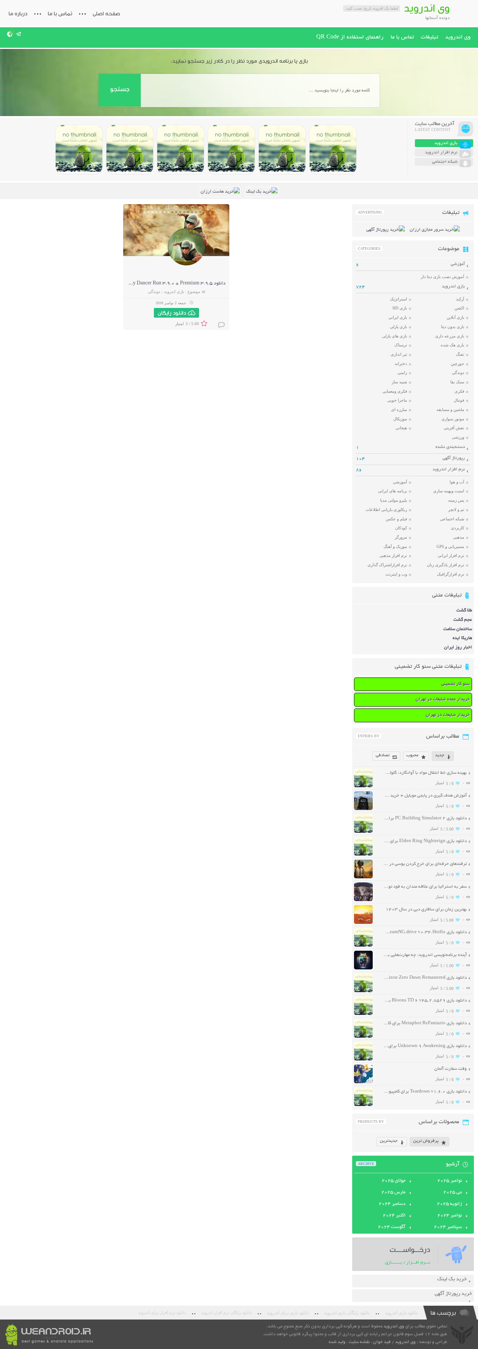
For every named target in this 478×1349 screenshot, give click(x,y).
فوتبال (459, 400)
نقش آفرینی (454, 428)
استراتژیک (398, 299)
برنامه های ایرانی (392, 491)
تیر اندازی (399, 354)
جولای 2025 (394, 1181)
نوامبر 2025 (449, 1181)
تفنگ (460, 354)
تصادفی (382, 755)
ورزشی (458, 437)
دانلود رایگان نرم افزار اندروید (226, 1313)
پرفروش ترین (425, 1140)
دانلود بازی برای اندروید (288, 1312)
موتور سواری (452, 419)
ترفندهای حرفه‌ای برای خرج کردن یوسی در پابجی (425, 864)
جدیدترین (389, 1140)
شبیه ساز (399, 382)
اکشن (459, 308)
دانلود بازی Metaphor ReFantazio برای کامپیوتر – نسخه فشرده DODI (425, 1023)
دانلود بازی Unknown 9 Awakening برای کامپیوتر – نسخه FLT (425, 1046)
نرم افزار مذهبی (393, 555)
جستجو (119, 89)
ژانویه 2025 (449, 1204)
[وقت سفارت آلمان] (363, 1082)
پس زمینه (456, 500)
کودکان (401, 528)
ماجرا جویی (397, 400)
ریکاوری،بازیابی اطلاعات (386, 509)
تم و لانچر (456, 509)
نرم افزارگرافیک (450, 574)
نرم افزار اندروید (448, 469)
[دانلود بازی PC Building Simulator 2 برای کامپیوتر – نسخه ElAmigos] (333, 149)
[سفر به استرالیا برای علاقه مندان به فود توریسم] (363, 900)
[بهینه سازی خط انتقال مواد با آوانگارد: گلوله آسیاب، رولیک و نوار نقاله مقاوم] (363, 786)
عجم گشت (462, 619)
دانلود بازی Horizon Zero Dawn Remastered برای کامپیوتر (425, 977)
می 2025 (452, 1192)
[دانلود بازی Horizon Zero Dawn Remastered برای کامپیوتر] (180, 149)
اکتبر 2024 (394, 1215)
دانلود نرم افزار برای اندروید (162, 1313)
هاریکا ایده (462, 638)
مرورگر (401, 537)
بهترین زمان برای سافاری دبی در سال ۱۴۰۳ (426, 909)
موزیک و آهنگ (395, 546)
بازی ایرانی (397, 317)
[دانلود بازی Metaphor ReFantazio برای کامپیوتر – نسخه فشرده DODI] (79, 149)
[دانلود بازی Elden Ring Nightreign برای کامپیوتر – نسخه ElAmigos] (282, 149)
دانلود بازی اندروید (401, 1312)
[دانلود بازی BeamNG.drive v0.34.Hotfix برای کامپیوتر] (231, 149)
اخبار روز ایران (458, 647)
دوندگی (154, 291)
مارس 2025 (393, 1192)
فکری (459, 391)
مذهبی (458, 537)
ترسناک (400, 345)
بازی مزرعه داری (449, 336)
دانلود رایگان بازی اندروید (347, 1312)
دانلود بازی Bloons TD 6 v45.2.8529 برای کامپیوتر (425, 1000)
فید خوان (382, 1342)
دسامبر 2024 (392, 1204)
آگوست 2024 (392, 1227)
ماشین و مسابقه (450, 409)
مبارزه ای (399, 409)
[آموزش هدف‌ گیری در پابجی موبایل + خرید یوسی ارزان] (363, 809)
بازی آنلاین (455, 317)
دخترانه (401, 363)
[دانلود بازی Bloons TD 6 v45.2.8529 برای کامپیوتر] (130, 149)
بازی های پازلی (394, 336)
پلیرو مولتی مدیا (393, 500)
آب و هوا (457, 482)
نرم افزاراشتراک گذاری (387, 565)
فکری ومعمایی (394, 391)
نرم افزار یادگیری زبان (445, 565)
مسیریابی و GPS (450, 546)
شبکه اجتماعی (452, 519)
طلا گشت (464, 610)
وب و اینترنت (396, 574)
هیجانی (401, 428)
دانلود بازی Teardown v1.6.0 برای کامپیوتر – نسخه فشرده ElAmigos (425, 1091)
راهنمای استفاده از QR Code (350, 37)
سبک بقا (457, 382)
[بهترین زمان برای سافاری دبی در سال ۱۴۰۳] (363, 922)
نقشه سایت (359, 1342)
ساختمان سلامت (457, 629)
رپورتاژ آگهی (454, 458)
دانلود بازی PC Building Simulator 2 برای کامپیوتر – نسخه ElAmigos (425, 818)
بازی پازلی (398, 326)
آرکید (460, 299)
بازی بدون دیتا (452, 326)
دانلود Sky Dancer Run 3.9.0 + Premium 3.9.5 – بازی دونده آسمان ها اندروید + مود (140, 283)
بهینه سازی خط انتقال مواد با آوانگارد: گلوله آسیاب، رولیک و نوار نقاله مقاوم (425, 772)
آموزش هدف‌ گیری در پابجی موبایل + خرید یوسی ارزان (425, 795)
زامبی (402, 372)
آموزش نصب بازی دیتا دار (442, 276)
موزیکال (400, 419)
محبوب (412, 755)
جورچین (457, 363)
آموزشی (458, 264)
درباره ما (18, 13)
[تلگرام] (19, 34)
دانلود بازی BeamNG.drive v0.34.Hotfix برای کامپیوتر (425, 932)
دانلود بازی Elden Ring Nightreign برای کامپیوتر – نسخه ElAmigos (425, 841)
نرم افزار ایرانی (451, 555)
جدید (439, 755)
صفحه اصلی (106, 13)
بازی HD (399, 308)
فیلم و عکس (396, 519)
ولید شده (337, 1342)
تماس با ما (60, 13)
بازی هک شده (452, 345)
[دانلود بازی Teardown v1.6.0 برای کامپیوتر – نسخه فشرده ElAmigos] (363, 1105)
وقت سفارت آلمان (450, 1068)
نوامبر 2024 (449, 1215)
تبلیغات (429, 37)
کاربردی (457, 528)
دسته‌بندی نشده (450, 447)
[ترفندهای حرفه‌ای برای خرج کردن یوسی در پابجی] (363, 877)
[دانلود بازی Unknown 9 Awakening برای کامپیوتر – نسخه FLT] (363, 1059)
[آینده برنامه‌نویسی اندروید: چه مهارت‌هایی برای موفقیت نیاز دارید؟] (363, 968)
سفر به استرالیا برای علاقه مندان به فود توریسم (425, 886)
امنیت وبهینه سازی (448, 491)
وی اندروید (458, 37)
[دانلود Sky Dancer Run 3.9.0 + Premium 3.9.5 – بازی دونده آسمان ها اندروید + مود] (186, 264)
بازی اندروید (174, 291)
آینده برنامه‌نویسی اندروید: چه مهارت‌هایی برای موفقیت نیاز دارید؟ (425, 955)
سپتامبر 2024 (448, 1227)
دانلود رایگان (172, 312)
